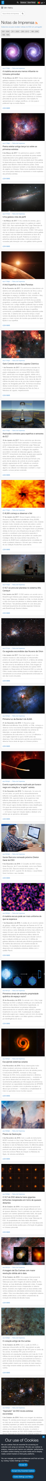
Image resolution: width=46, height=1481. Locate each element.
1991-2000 (34, 31)
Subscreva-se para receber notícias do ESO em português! (21, 27)
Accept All (23, 1465)
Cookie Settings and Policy (23, 1477)
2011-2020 (15, 31)
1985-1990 (5, 35)
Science (23, 2)
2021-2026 (5, 31)
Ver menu (8, 7)
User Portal (31, 2)
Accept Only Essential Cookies (23, 1471)
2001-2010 (25, 31)
